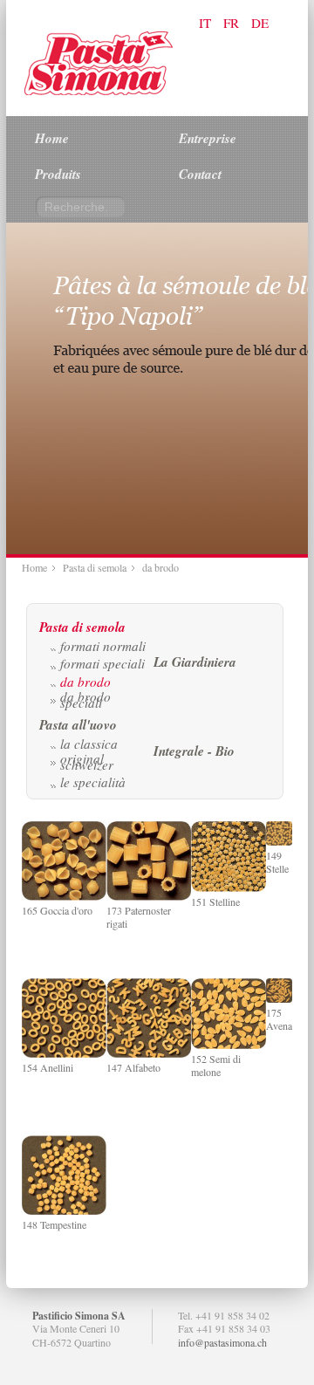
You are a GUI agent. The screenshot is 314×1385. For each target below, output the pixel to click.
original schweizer (86, 761)
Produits (58, 174)
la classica (89, 743)
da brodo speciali (85, 699)
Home (52, 138)
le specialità (93, 782)
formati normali (103, 646)
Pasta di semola (94, 567)
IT (207, 22)
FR (232, 22)
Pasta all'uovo (78, 725)
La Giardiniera (195, 662)
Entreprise (207, 138)
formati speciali (102, 663)
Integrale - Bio (194, 751)
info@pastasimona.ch (222, 1342)
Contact (200, 174)
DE (260, 22)
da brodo (85, 681)
